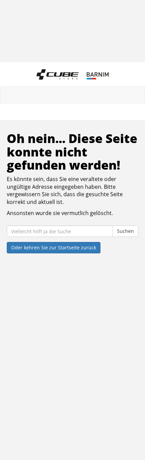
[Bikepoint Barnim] (72, 74)
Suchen (125, 231)
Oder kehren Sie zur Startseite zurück (53, 247)
